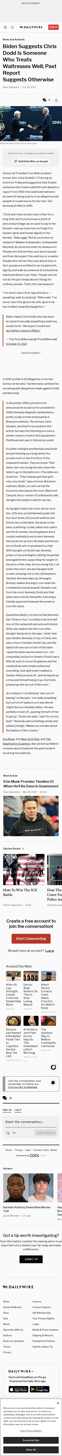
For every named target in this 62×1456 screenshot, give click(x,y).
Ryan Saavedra (11, 87)
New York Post (30, 739)
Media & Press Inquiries (45, 1329)
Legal (35, 1324)
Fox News (9, 739)
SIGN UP (53, 27)
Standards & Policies (43, 1341)
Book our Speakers (13, 1341)
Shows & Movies (12, 1307)
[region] (31, 1427)
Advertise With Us (13, 1329)
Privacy (7, 1352)
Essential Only (31, 1440)
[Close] (58, 1403)
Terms (6, 1346)
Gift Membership (41, 1312)
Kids (5, 1318)
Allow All (31, 1449)
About (6, 1324)
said (24, 237)
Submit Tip (31, 1259)
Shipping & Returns (42, 1335)
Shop (6, 1312)
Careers (36, 1301)
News (6, 1301)
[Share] (56, 100)
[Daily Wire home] (31, 27)
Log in (49, 951)
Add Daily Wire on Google (33, 161)
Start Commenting (31, 939)
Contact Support (41, 1307)
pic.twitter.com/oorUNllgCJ (23, 330)
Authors (7, 1335)
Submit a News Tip (42, 1346)
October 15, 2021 (16, 344)
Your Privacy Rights (43, 1318)
